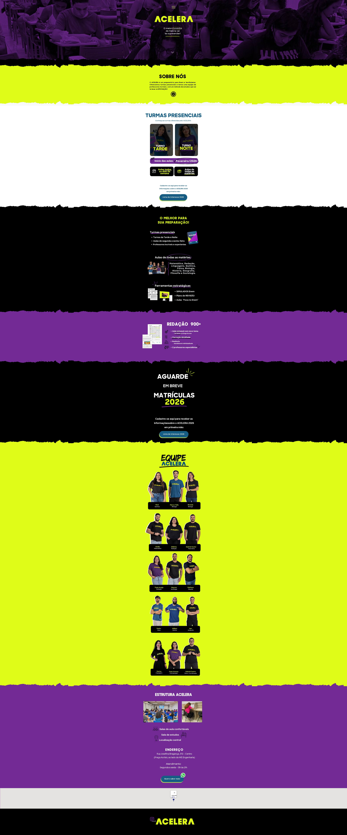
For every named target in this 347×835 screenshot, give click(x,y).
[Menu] (173, 7)
